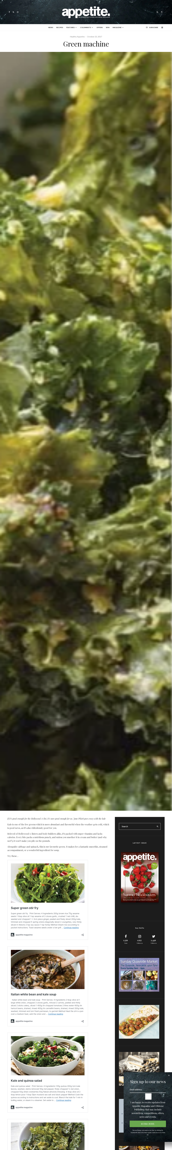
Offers (99, 27)
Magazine (117, 27)
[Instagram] (18, 12)
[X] (13, 12)
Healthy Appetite (77, 36)
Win (107, 27)
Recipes (59, 27)
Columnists (85, 27)
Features (70, 27)
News (50, 27)
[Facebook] (9, 12)
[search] (157, 826)
